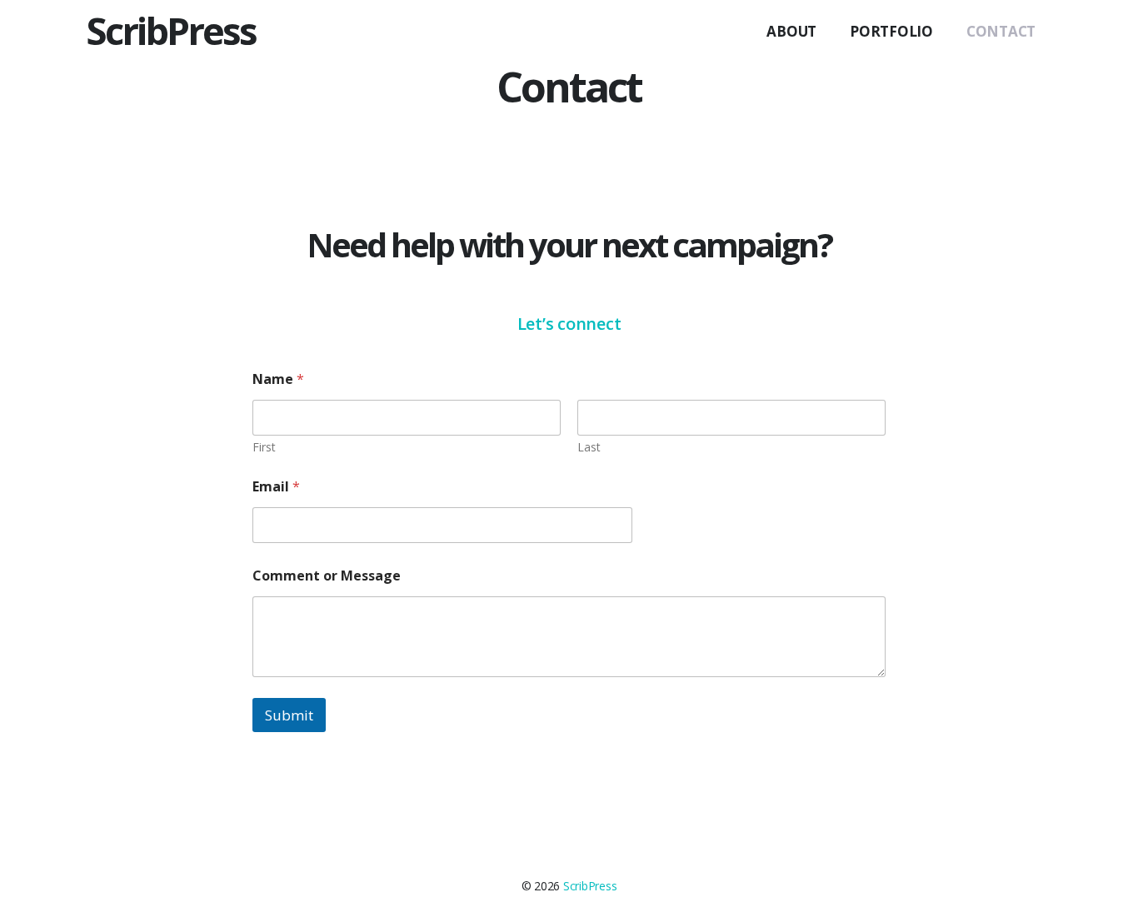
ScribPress (171, 30)
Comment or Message (326, 576)
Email (276, 487)
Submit (289, 715)
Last (589, 447)
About (791, 31)
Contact (1001, 31)
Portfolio (891, 31)
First (264, 447)
